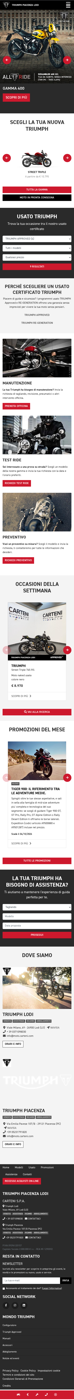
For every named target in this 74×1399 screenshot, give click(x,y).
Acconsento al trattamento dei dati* (23, 1288)
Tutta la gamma (37, 189)
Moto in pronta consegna (37, 197)
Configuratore (9, 1325)
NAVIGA (54, 1027)
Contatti (27, 1174)
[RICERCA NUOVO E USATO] (18, 1394)
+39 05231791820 (14, 1238)
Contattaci (34, 1219)
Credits (7, 1386)
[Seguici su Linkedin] (23, 1305)
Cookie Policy (28, 1370)
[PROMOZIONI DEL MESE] (27, 1394)
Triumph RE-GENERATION (37, 323)
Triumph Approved (12, 1332)
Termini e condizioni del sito (18, 1375)
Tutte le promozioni (37, 860)
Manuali (6, 1338)
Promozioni (47, 1167)
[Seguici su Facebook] (6, 1305)
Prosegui (37, 935)
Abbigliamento (10, 1352)
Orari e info (13, 1044)
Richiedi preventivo (18, 560)
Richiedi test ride (17, 483)
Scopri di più (20, 696)
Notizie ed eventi (11, 1358)
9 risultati (37, 266)
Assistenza (11, 1174)
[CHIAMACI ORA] (46, 1394)
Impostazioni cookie (49, 1370)
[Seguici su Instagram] (15, 1305)
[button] (68, 5)
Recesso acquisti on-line (22, 1181)
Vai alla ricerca (38, 712)
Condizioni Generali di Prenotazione (23, 1379)
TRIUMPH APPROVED (37, 315)
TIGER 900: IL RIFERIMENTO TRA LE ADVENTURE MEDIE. (35, 791)
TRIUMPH (18, 666)
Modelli (19, 1167)
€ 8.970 (17, 686)
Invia (65, 1280)
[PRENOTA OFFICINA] (37, 1394)
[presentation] (7, 60)
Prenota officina (16, 406)
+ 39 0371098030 (14, 1219)
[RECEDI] (55, 1394)
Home (6, 1167)
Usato (32, 1167)
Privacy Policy (10, 1370)
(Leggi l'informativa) (52, 1288)
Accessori (7, 1345)
